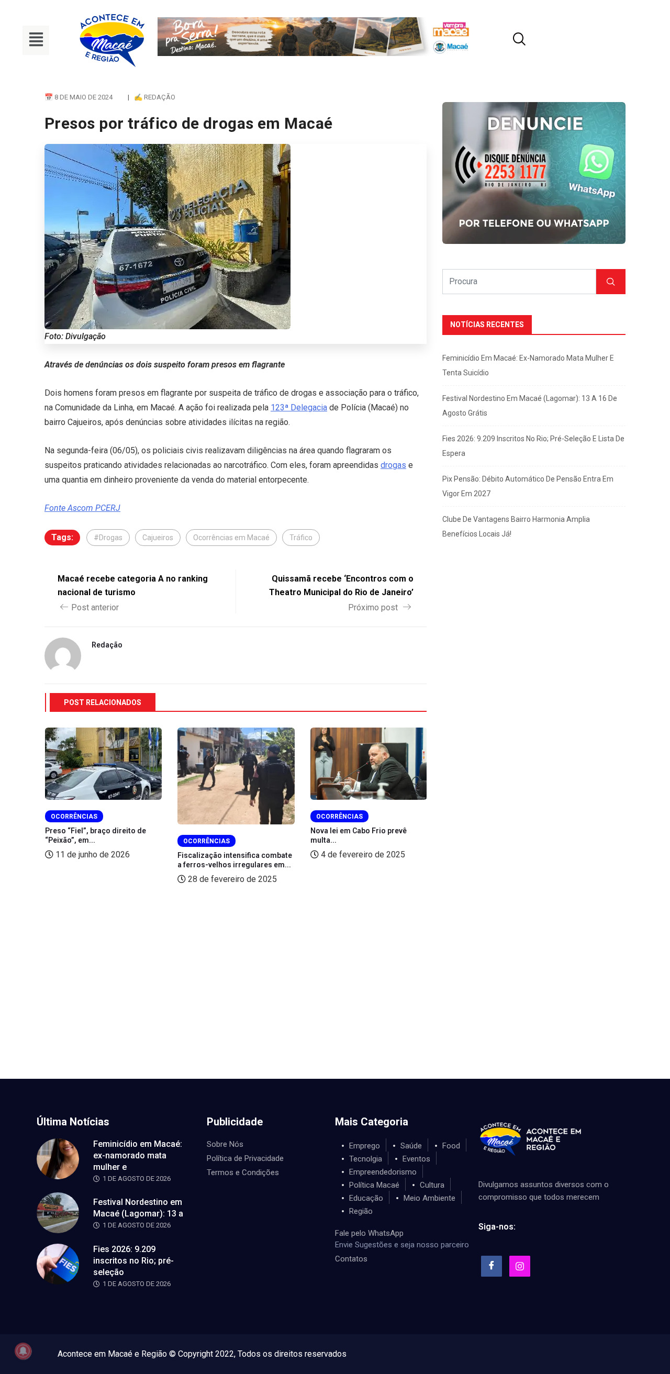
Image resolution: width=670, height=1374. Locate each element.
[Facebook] (491, 1266)
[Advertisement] (335, 1000)
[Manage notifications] (23, 1351)
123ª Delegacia (299, 407)
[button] (36, 40)
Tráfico (300, 537)
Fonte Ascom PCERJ (82, 508)
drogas (393, 465)
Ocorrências (74, 816)
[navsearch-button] (506, 40)
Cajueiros (157, 537)
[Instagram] (519, 1266)
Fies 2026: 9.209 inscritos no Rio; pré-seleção (133, 1260)
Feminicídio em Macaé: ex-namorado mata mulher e (137, 1155)
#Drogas (108, 537)
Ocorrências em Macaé (231, 537)
